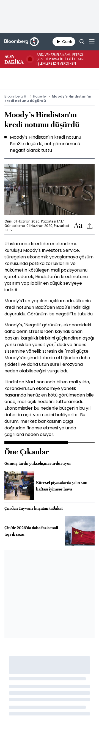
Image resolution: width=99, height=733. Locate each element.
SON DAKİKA (13, 59)
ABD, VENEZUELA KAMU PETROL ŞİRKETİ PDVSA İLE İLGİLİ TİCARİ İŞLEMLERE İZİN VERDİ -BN (60, 59)
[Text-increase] (78, 225)
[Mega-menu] (92, 41)
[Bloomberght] (21, 41)
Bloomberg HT (16, 96)
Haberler (40, 96)
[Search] (81, 41)
